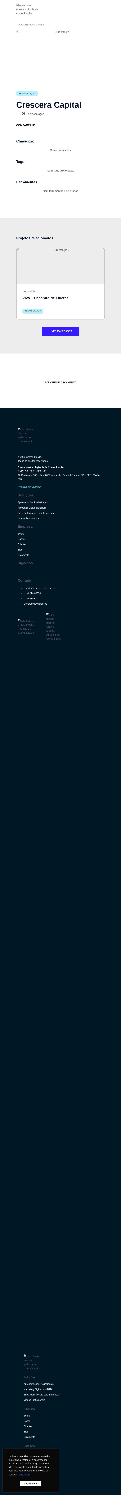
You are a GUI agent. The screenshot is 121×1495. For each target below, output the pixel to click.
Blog (20, 549)
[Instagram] (19, 570)
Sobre (21, 533)
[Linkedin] (25, 570)
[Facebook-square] (31, 570)
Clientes (22, 544)
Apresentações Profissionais (33, 502)
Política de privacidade (30, 486)
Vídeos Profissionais (28, 518)
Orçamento (23, 555)
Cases (21, 539)
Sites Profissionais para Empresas (36, 513)
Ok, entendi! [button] (30, 1483)
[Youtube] (36, 570)
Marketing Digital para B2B (32, 508)
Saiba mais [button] (24, 1474)
